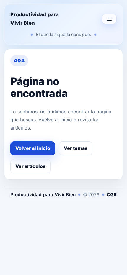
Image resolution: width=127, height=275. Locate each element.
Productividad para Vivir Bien (34, 19)
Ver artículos (30, 166)
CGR (112, 194)
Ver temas (75, 148)
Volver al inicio (32, 148)
